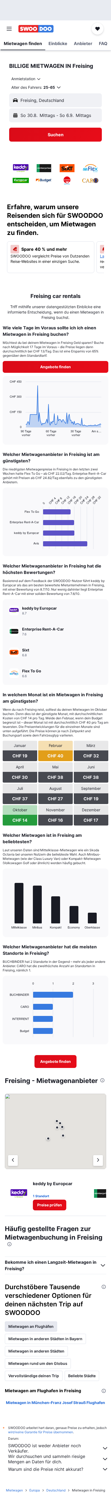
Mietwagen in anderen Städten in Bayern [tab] (45, 1338)
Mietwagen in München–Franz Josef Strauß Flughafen (55, 1402)
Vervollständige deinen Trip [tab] (33, 1375)
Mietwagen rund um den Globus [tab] (37, 1363)
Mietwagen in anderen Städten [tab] (36, 1351)
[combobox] (26, 79)
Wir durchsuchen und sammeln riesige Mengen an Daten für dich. (46, 1459)
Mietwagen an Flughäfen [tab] (31, 1326)
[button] (9, 29)
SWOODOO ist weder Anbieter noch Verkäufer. (44, 1448)
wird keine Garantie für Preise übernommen (40, 1432)
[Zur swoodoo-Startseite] (36, 28)
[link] (55, 367)
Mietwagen (14, 1490)
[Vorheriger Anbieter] (13, 1160)
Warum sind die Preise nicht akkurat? (45, 1469)
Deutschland (55, 1490)
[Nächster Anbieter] (98, 1160)
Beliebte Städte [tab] (82, 1375)
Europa (34, 1490)
